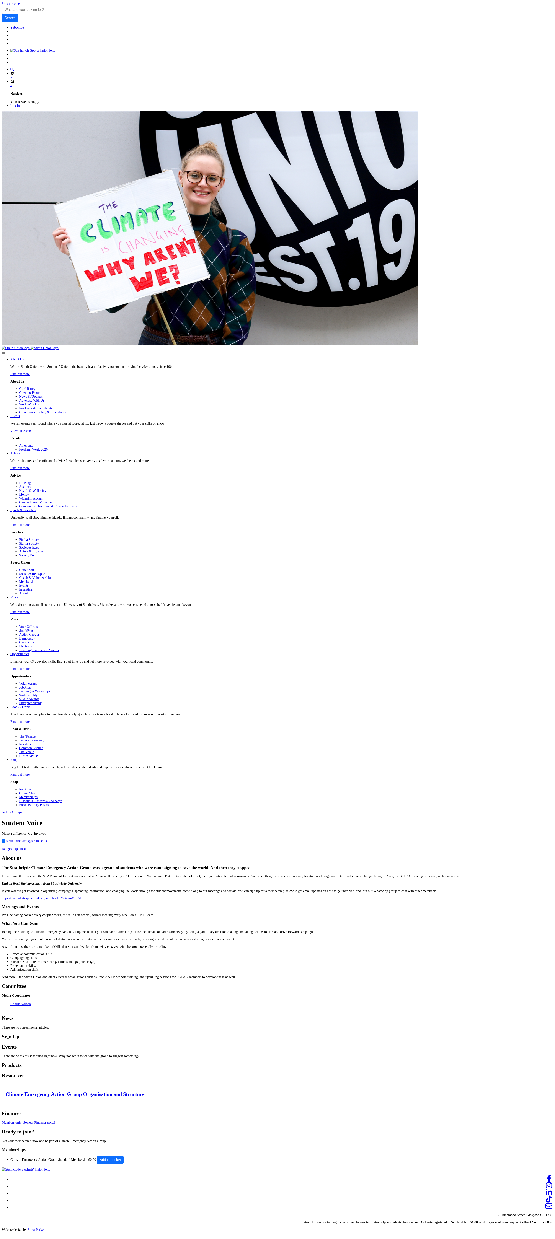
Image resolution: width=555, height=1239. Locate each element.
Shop (14, 760)
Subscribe (17, 27)
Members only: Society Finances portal (28, 1122)
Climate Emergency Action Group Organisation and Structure (75, 1094)
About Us (17, 359)
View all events (20, 431)
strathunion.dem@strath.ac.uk (26, 841)
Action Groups (12, 812)
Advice (15, 453)
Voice (14, 597)
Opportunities (19, 654)
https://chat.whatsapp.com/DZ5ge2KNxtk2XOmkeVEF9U (42, 898)
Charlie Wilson (20, 1004)
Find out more (20, 374)
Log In (15, 105)
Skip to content (12, 3)
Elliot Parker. (36, 1229)
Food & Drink (20, 707)
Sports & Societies (23, 510)
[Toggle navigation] (3, 353)
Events (15, 416)
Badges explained (14, 849)
